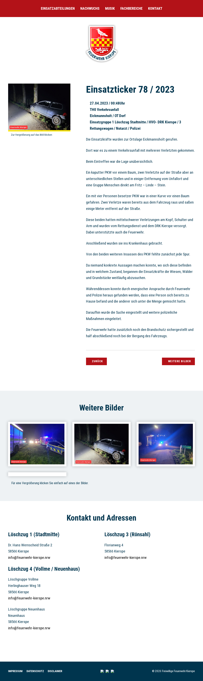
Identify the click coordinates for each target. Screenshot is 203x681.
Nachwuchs (90, 8)
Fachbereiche (131, 8)
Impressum (15, 671)
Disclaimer (55, 671)
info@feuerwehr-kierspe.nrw (29, 557)
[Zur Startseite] (101, 63)
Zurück (97, 361)
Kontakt (155, 8)
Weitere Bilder (179, 361)
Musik (110, 8)
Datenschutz (35, 671)
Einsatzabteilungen (58, 8)
